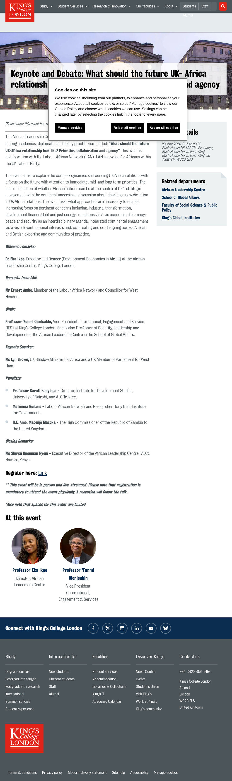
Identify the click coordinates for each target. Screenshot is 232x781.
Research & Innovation (113, 7)
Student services (111, 673)
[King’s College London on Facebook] (93, 628)
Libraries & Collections (111, 688)
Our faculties (149, 7)
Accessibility (139, 772)
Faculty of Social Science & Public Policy (189, 207)
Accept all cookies (164, 127)
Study (47, 7)
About (172, 7)
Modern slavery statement (87, 772)
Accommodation (111, 680)
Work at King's (155, 702)
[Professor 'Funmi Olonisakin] (78, 547)
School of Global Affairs (181, 197)
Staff (204, 6)
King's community (155, 710)
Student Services (74, 7)
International (24, 695)
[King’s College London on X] (107, 628)
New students (68, 673)
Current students (68, 680)
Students (189, 6)
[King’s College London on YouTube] (151, 628)
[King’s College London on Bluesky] (165, 628)
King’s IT (111, 695)
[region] (117, 109)
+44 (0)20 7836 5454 (195, 672)
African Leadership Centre (183, 190)
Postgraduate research (24, 688)
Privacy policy (52, 772)
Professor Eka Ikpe (29, 570)
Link (42, 473)
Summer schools (24, 702)
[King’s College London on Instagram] (122, 628)
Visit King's (155, 695)
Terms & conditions (22, 772)
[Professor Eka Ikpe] (30, 547)
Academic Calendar (111, 702)
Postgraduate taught (24, 680)
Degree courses (24, 673)
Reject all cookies (127, 127)
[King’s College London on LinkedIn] (136, 628)
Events (155, 680)
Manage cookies (166, 772)
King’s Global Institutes (181, 218)
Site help (118, 772)
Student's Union (155, 688)
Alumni (68, 695)
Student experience (24, 710)
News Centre (155, 673)
